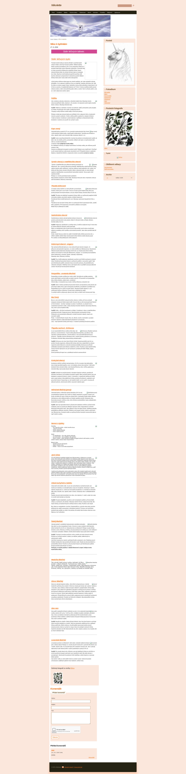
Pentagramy (107, 97)
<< (107, 178)
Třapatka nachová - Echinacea (62, 328)
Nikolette (56, 5)
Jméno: (53, 698)
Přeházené (107, 99)
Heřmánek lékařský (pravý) (61, 390)
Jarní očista (55, 455)
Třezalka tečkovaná (58, 186)
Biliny (72, 668)
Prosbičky (102, 12)
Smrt (105, 101)
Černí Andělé (107, 96)
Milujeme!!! (109, 12)
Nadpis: (53, 704)
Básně (89, 12)
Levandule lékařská (58, 640)
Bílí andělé (107, 92)
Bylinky (65, 12)
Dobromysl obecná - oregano (62, 244)
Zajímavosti (117, 12)
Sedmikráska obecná (59, 215)
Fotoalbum (59, 12)
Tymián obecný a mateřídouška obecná (66, 162)
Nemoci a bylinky (57, 423)
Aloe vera (54, 608)
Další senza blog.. (109, 169)
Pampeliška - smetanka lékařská (63, 274)
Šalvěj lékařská (56, 521)
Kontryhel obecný (58, 360)
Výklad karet (82, 12)
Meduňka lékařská (58, 560)
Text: (52, 710)
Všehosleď (107, 103)
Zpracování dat (78, 767)
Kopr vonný (55, 129)
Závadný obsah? (69, 767)
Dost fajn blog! (108, 167)
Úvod (53, 12)
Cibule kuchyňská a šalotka (61, 483)
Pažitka (54, 98)
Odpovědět (91, 757)
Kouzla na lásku (73, 12)
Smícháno (95, 12)
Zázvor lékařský (57, 581)
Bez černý (55, 297)
